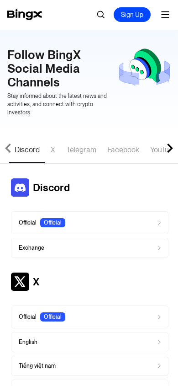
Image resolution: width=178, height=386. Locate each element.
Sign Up (132, 14)
